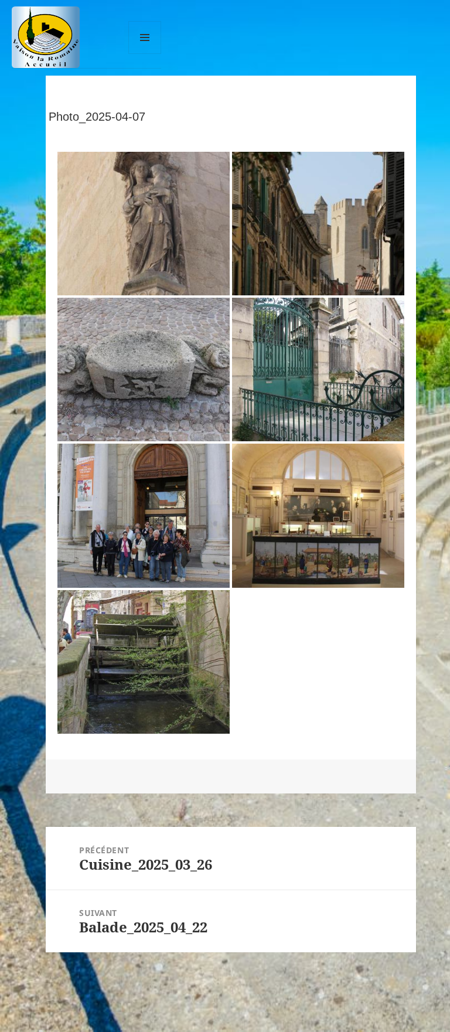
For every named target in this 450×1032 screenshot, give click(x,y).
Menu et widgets (145, 53)
